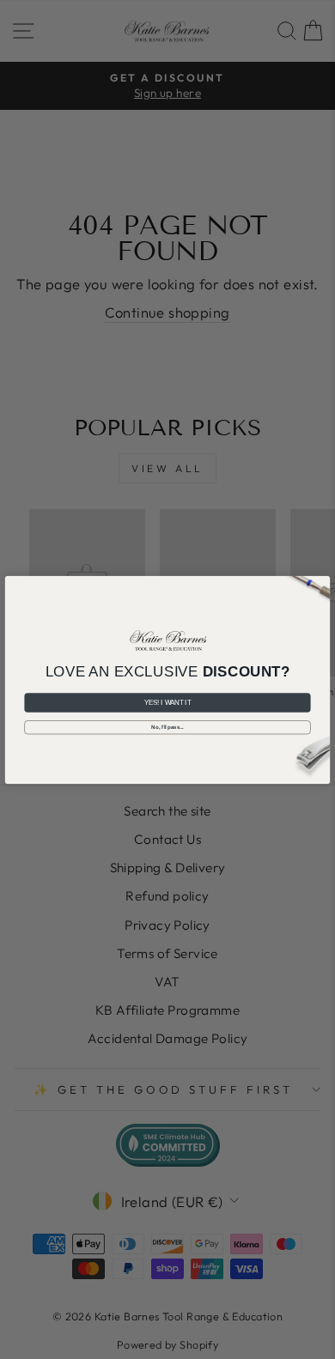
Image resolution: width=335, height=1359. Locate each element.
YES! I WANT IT (168, 702)
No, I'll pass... (167, 726)
